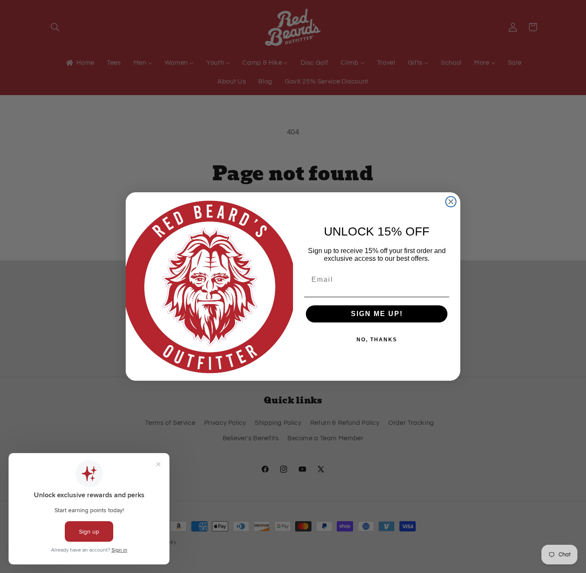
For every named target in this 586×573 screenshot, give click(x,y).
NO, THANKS (376, 340)
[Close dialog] (451, 202)
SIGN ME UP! (377, 313)
